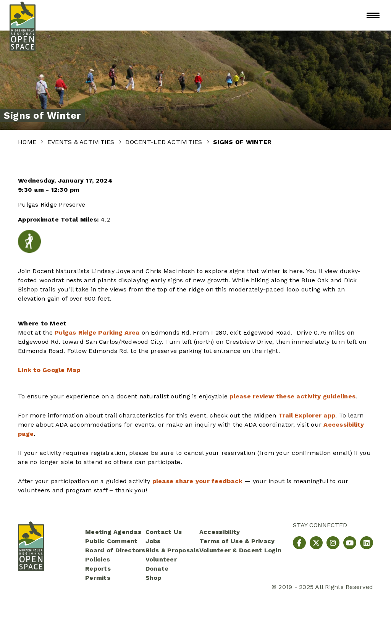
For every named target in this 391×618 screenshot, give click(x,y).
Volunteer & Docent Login (240, 550)
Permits (97, 577)
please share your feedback (197, 481)
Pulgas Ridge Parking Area (97, 332)
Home (28, 142)
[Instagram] (332, 542)
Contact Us (163, 531)
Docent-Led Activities (164, 142)
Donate (157, 568)
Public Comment (111, 541)
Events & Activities (81, 142)
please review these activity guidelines (292, 396)
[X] (316, 542)
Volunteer (161, 559)
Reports (98, 568)
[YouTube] (349, 542)
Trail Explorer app (307, 415)
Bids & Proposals (172, 550)
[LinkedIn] (366, 542)
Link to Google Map (49, 370)
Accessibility (219, 531)
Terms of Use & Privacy (237, 541)
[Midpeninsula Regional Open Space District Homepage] (23, 15)
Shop (153, 577)
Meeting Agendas (113, 531)
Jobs (153, 541)
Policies (97, 559)
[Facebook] (299, 542)
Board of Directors (115, 550)
